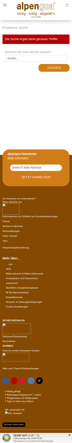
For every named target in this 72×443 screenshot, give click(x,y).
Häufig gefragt (13, 391)
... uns (9, 264)
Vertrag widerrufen (14, 424)
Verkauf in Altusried (13, 226)
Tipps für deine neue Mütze (20, 401)
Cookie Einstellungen (17, 306)
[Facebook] (6, 380)
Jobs (5, 240)
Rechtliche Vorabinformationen (22, 287)
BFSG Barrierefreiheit (17, 292)
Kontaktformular (14, 297)
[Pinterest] (22, 380)
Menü (5, 5)
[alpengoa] (36, 10)
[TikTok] (39, 380)
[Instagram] (31, 380)
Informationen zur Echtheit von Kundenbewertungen (30, 216)
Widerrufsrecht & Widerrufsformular (24, 273)
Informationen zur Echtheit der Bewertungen (33, 441)
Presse (6, 221)
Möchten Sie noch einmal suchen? (28, 52)
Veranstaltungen (11, 231)
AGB (8, 269)
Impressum (12, 283)
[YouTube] (14, 380)
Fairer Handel (10, 236)
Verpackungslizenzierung (16, 247)
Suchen (54, 67)
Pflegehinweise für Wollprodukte (22, 398)
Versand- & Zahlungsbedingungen (24, 302)
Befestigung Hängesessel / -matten (24, 394)
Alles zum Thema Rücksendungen (21, 368)
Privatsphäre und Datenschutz (22, 278)
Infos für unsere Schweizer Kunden (21, 350)
